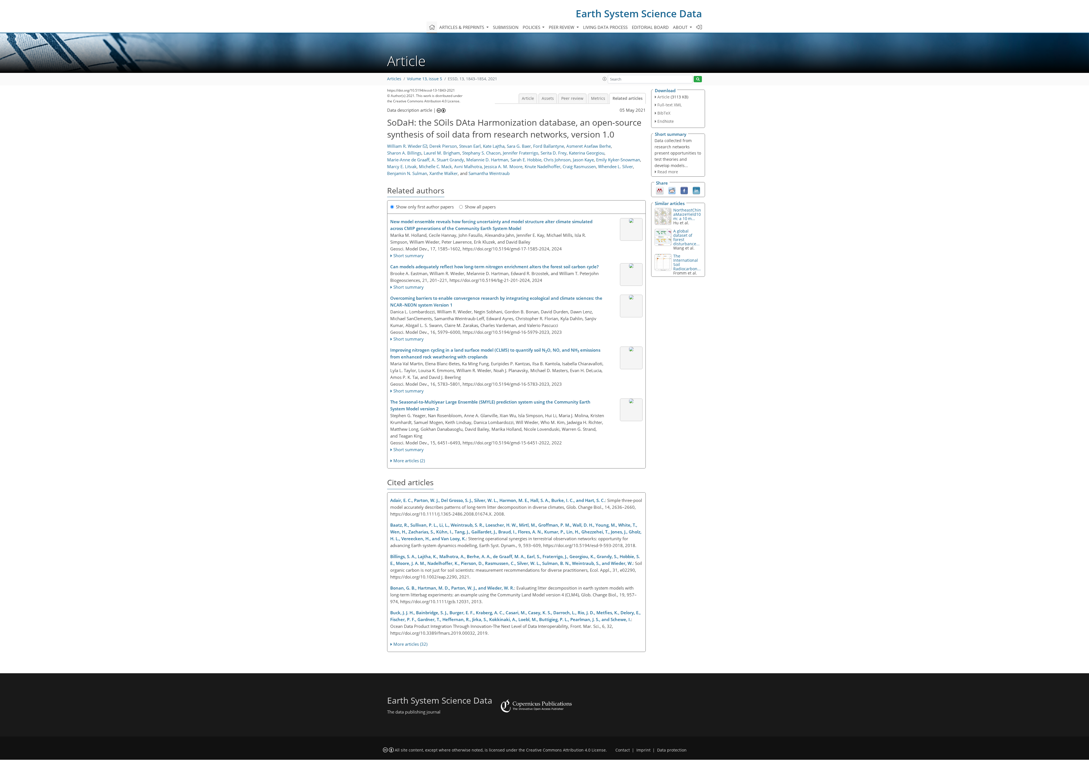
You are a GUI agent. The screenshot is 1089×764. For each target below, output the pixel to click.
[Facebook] (684, 190)
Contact (622, 750)
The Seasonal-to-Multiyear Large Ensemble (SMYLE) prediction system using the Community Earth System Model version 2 (490, 405)
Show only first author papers (425, 207)
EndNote (665, 121)
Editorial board (650, 27)
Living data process (605, 27)
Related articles (628, 98)
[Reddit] (672, 190)
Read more (667, 171)
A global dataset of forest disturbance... (686, 237)
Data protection (672, 750)
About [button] (681, 27)
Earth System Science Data (639, 13)
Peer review (572, 98)
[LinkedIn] (696, 190)
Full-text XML (669, 104)
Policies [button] (532, 27)
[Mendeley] (660, 190)
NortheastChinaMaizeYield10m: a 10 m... (687, 214)
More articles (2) (409, 460)
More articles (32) (410, 644)
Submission (505, 27)
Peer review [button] (562, 27)
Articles (394, 78)
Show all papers (480, 207)
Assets (548, 98)
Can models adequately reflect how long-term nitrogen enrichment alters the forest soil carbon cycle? (494, 266)
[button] (605, 78)
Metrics (598, 98)
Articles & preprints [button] (462, 27)
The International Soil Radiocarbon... (687, 262)
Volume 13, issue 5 (424, 78)
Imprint (643, 750)
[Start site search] (698, 79)
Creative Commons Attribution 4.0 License (566, 750)
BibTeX (663, 113)
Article (528, 98)
